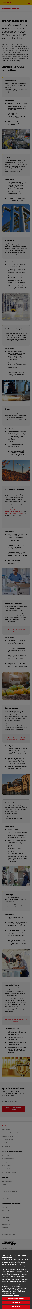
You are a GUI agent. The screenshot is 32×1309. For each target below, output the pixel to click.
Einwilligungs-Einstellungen (16, 1298)
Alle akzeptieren (16, 1306)
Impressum (16, 1295)
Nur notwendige (16, 1302)
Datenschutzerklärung (7, 1295)
